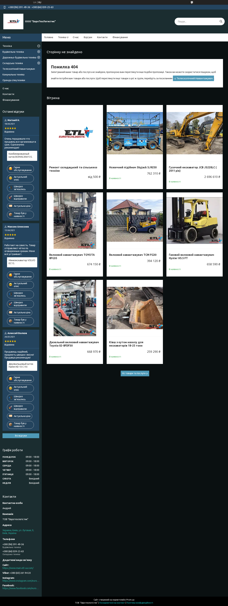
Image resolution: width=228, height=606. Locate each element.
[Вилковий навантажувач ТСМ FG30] (135, 220)
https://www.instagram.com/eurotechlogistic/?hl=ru (21, 580)
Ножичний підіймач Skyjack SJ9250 (133, 167)
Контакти (102, 37)
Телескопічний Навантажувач (195, 78)
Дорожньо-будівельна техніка (19, 57)
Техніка (62, 37)
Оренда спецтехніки (14, 80)
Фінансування (120, 37)
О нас (76, 37)
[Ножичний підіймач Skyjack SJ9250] (135, 133)
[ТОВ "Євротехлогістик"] (13, 21)
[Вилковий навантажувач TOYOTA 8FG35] (75, 220)
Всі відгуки (21, 435)
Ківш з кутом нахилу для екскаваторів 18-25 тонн (126, 344)
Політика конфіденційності (140, 603)
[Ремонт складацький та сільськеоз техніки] (75, 133)
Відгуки (88, 37)
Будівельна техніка (13, 51)
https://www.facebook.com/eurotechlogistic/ (21, 588)
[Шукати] (221, 21)
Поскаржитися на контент (112, 603)
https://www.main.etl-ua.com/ (18, 568)
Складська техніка (13, 63)
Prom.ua (130, 600)
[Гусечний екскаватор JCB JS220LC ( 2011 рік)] (194, 133)
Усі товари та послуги (134, 373)
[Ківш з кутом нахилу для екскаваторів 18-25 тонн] (135, 308)
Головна (48, 37)
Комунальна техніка (13, 74)
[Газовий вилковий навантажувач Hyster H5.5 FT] (194, 220)
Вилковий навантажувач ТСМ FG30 (132, 254)
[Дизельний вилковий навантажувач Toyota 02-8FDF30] (75, 308)
